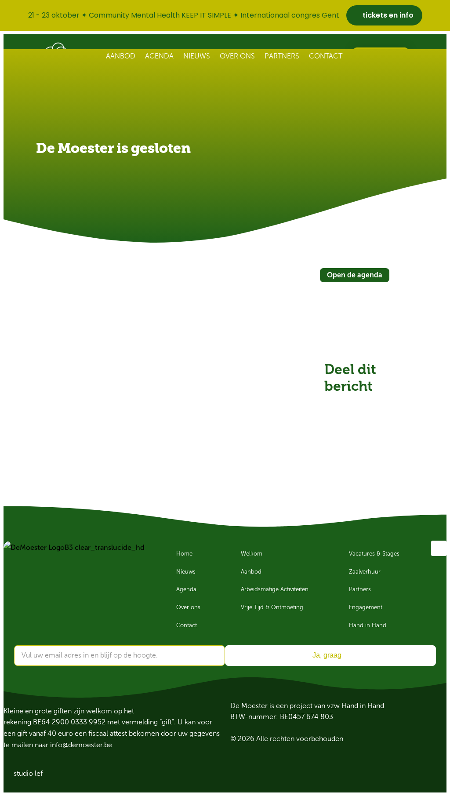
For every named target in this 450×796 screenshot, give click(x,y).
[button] (334, 404)
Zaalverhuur (365, 572)
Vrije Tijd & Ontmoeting (272, 607)
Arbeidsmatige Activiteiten (274, 589)
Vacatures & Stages (374, 554)
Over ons (237, 56)
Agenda (159, 56)
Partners (282, 56)
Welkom (251, 554)
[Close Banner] (441, 15)
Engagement (365, 607)
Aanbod (120, 56)
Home (184, 554)
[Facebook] (438, 548)
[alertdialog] (225, 15)
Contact (325, 56)
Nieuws (196, 56)
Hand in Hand (367, 625)
